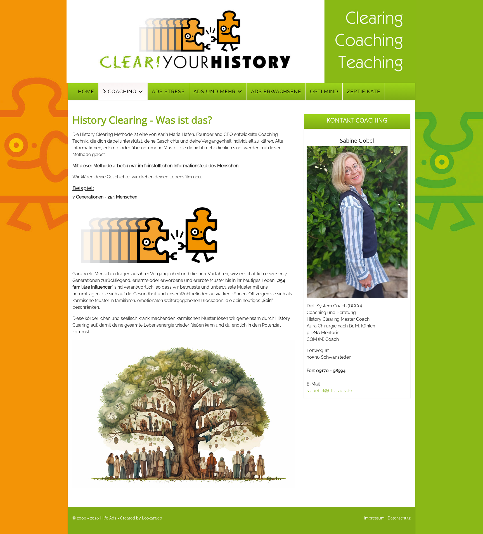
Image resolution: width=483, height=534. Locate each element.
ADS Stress (168, 91)
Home (86, 91)
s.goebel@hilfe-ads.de (329, 390)
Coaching (121, 91)
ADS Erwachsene (276, 91)
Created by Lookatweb (141, 518)
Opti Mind (324, 91)
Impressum (374, 518)
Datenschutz (399, 518)
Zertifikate (363, 91)
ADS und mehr (214, 91)
